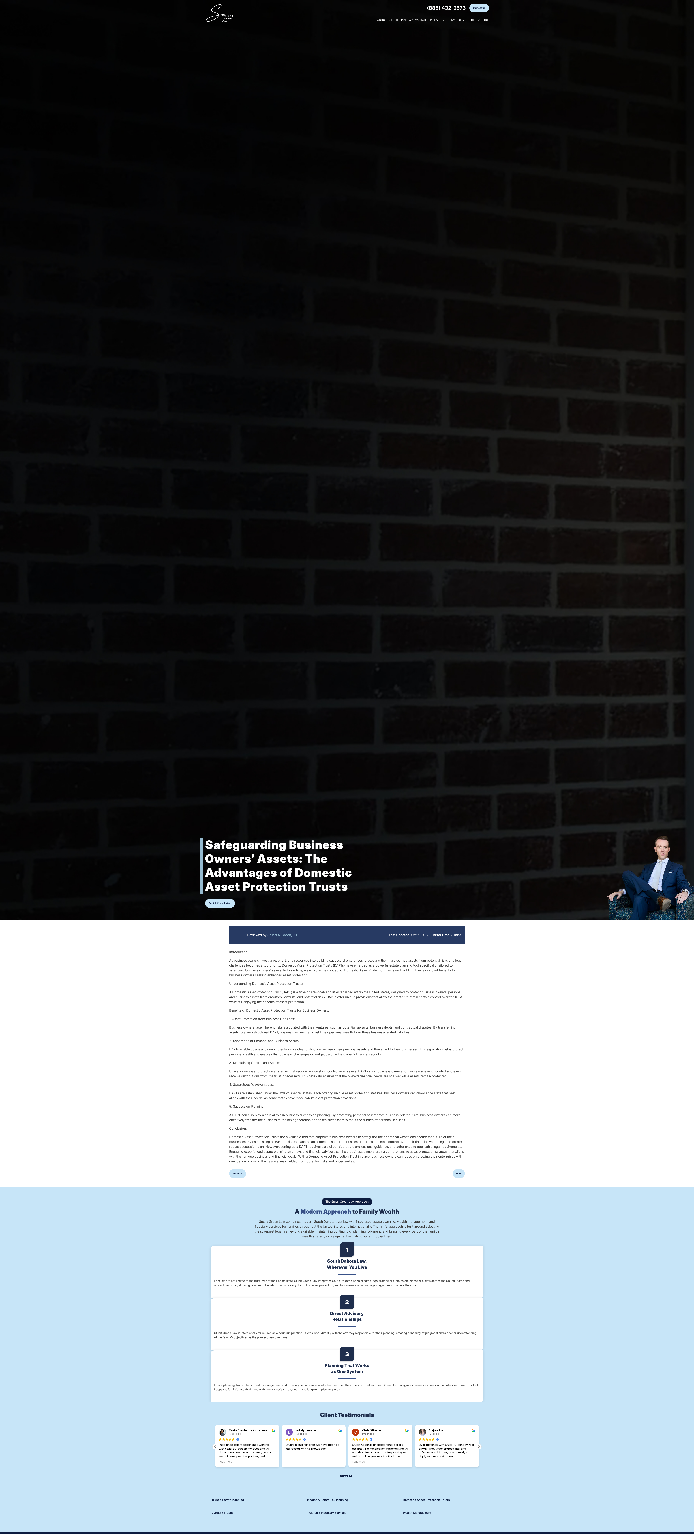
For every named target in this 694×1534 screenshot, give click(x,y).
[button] (478, 1446)
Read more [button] (292, 1461)
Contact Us (479, 8)
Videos (483, 20)
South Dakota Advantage (408, 20)
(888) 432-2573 (446, 8)
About (382, 20)
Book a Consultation (220, 903)
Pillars (435, 20)
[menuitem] (382, 20)
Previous (237, 1173)
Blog (471, 20)
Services (454, 20)
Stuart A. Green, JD (282, 935)
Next (458, 1173)
